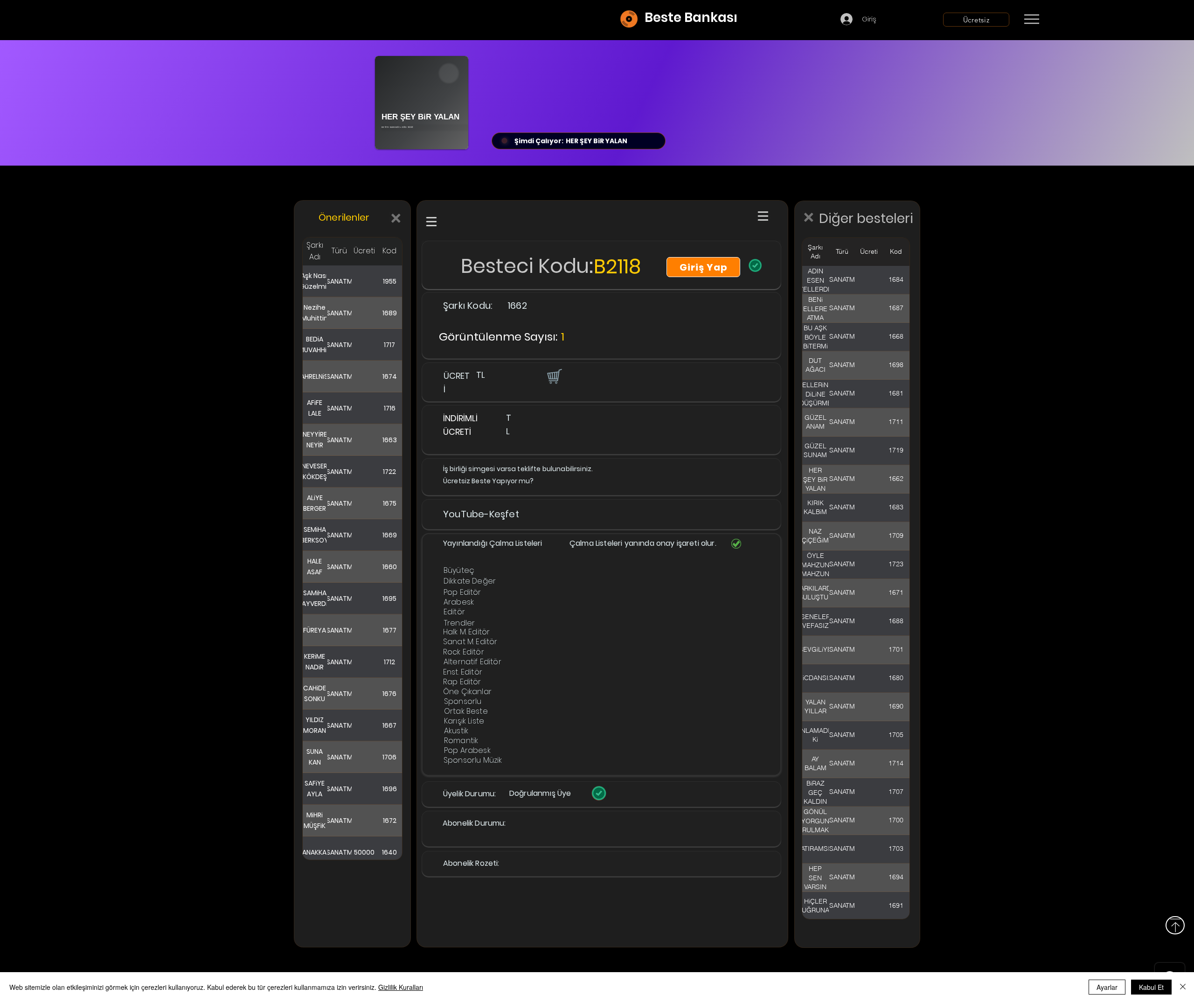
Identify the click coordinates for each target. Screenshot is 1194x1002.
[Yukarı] (1175, 925)
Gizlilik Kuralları (400, 987)
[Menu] (1031, 19)
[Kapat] (1182, 987)
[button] (553, 376)
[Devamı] (1086, 19)
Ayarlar (1107, 987)
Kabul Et (1151, 987)
